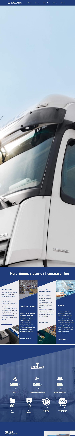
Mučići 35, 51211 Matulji (11, 433)
